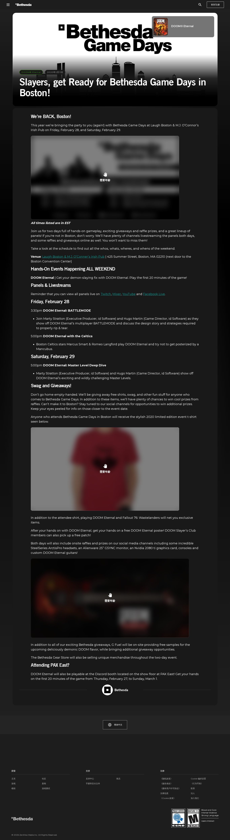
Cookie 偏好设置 (198, 778)
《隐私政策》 (166, 778)
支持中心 (90, 778)
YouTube (129, 294)
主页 (13, 778)
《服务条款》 (166, 783)
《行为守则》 (197, 783)
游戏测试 (46, 788)
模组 (13, 788)
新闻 (44, 783)
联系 (193, 788)
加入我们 (195, 798)
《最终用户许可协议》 (170, 788)
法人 (193, 793)
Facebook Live (154, 294)
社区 (44, 778)
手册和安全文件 (93, 783)
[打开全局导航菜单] (8, 5)
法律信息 (164, 793)
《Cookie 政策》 (167, 798)
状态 (118, 778)
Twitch (106, 294)
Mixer (116, 294)
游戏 (13, 783)
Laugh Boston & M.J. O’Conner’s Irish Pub (73, 257)
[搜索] (200, 5)
